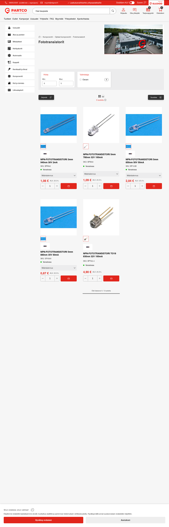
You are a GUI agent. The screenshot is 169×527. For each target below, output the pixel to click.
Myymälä (59, 18)
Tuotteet (7, 18)
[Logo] (16, 11)
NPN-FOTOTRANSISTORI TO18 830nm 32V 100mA (99, 255)
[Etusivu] (39, 37)
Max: (61, 79)
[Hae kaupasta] (113, 11)
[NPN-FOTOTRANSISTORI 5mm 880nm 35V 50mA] (58, 217)
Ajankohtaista (83, 18)
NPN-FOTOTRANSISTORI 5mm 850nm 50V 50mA (142, 161)
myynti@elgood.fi (51, 3)
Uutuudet (34, 18)
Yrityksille (44, 18)
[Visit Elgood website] (156, 2)
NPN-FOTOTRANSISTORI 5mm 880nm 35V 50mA (56, 253)
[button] (99, 96)
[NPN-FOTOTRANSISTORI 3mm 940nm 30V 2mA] (58, 125)
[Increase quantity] (57, 186)
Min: (44, 79)
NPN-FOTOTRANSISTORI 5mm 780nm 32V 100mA (99, 156)
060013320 (13, 3)
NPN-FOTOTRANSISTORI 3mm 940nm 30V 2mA (56, 161)
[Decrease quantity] (43, 186)
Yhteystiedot (70, 18)
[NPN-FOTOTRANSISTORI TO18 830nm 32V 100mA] (101, 217)
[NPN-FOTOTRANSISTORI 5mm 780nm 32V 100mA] (101, 125)
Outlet (15, 18)
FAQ (52, 18)
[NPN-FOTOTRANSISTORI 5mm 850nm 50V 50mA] (144, 125)
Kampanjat (24, 18)
